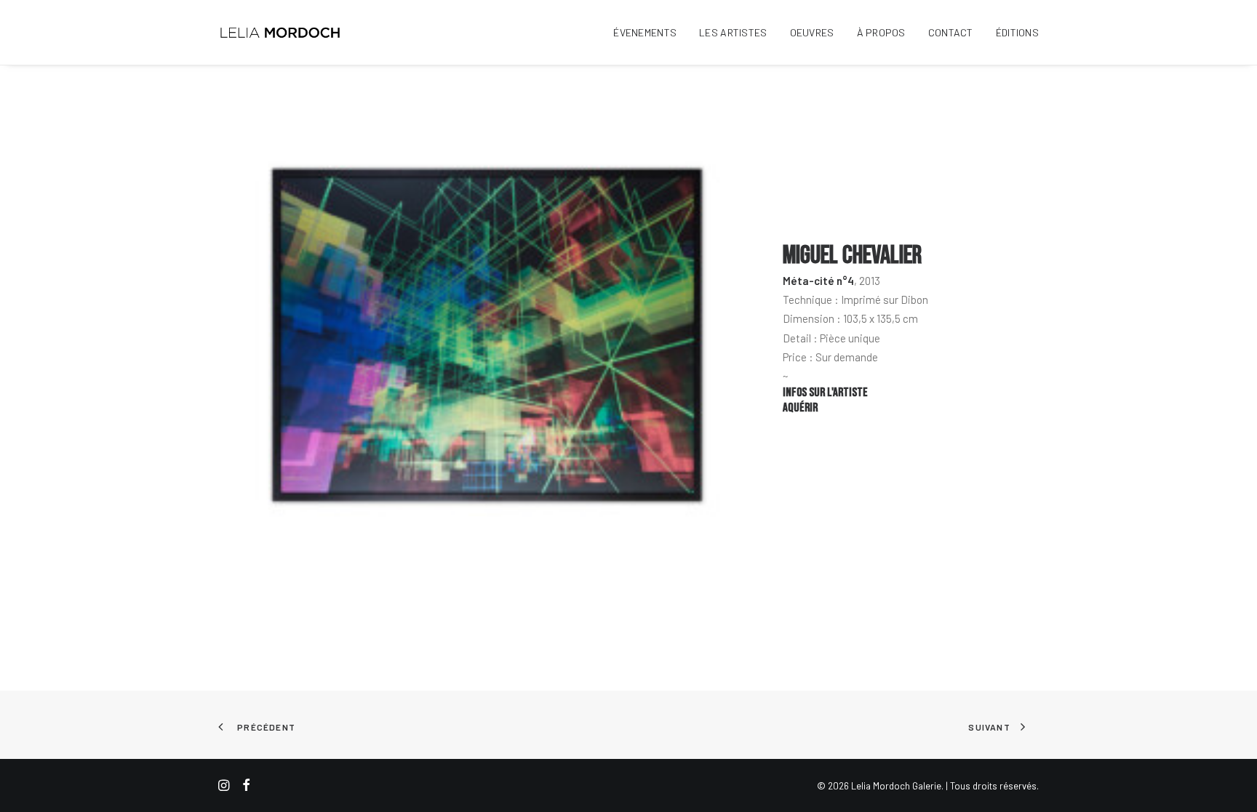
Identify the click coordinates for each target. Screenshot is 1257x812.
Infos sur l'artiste (825, 392)
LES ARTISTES (733, 32)
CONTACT (950, 32)
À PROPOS (881, 32)
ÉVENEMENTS (645, 32)
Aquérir (800, 408)
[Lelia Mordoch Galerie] (280, 32)
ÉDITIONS (1017, 32)
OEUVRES (812, 32)
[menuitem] (650, 32)
